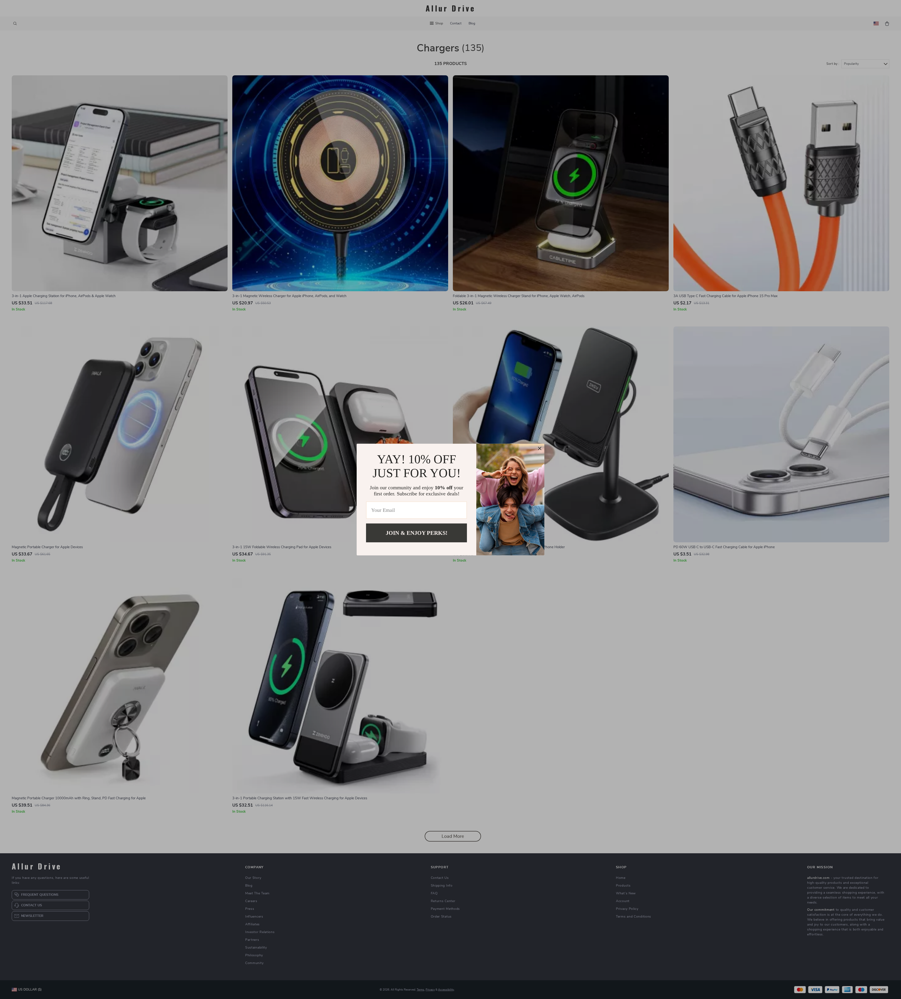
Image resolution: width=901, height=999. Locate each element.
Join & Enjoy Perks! (416, 533)
